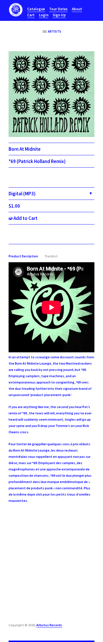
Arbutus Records (49, 625)
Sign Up (59, 15)
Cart (31, 15)
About (77, 9)
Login (43, 15)
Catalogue (36, 9)
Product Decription (23, 256)
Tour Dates (58, 9)
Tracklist (51, 256)
